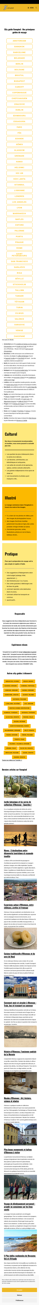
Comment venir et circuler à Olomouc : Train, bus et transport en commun (20, 1004)
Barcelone (19, 52)
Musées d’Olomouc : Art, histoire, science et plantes (17, 1099)
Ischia (26, 396)
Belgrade (19, 58)
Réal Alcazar (32, 418)
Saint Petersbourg (19, 255)
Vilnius (19, 313)
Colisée (14, 411)
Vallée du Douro (22, 401)
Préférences (19, 1300)
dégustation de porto (10, 401)
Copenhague (19, 92)
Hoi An (19, 173)
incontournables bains (21, 370)
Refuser (19, 1295)
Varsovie (19, 325)
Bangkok (19, 46)
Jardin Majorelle (32, 387)
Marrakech (19, 213)
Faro (19, 127)
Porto (19, 236)
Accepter (19, 1290)
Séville (19, 279)
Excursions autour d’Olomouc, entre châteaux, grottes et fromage (18, 906)
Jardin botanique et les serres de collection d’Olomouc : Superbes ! (18, 803)
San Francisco (19, 261)
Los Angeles (19, 202)
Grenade (19, 156)
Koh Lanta (19, 179)
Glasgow (19, 150)
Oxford (19, 225)
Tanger (19, 296)
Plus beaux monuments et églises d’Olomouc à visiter (18, 1151)
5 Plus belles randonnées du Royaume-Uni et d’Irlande (20, 1257)
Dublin (19, 110)
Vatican (27, 411)
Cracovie (19, 104)
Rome (19, 248)
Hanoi (19, 162)
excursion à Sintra (19, 377)
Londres (19, 196)
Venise (19, 330)
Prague (19, 242)
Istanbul (19, 185)
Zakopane (19, 336)
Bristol (19, 75)
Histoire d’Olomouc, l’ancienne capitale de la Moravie (20, 1053)
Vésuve (7, 396)
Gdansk (19, 138)
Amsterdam (19, 41)
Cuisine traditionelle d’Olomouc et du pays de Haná (19, 955)
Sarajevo (19, 267)
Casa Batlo (21, 358)
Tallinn (19, 290)
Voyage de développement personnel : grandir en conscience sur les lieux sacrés (19, 1206)
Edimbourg (19, 116)
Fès (19, 133)
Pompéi (12, 396)
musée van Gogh (21, 346)
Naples (19, 219)
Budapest (19, 81)
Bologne (19, 69)
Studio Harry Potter (12, 384)
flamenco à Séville (22, 420)
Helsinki (19, 167)
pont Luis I (26, 399)
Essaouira (19, 121)
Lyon (19, 208)
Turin (19, 307)
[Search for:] (35, 8)
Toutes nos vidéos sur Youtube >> (12, 760)
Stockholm (19, 284)
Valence (19, 319)
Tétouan (19, 302)
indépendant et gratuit (29, 652)
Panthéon (21, 411)
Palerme (19, 231)
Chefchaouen (19, 98)
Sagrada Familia (10, 358)
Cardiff (19, 87)
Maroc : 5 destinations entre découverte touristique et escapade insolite (18, 853)
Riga (19, 273)
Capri (22, 396)
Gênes (19, 144)
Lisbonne (19, 190)
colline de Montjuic (23, 356)
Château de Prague (18, 404)
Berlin (19, 64)
